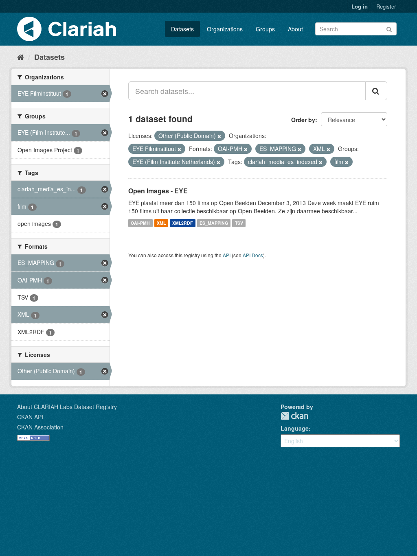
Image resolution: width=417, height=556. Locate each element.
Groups (265, 29)
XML (161, 223)
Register (386, 6)
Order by (303, 120)
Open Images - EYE (158, 190)
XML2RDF (182, 223)
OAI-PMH (140, 223)
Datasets (182, 29)
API (226, 255)
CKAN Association (40, 427)
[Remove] (219, 136)
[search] (376, 90)
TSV (239, 223)
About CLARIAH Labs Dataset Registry (67, 407)
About (295, 29)
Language (295, 428)
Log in (359, 6)
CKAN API (30, 417)
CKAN (294, 416)
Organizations (225, 29)
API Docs (253, 255)
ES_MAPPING (214, 223)
